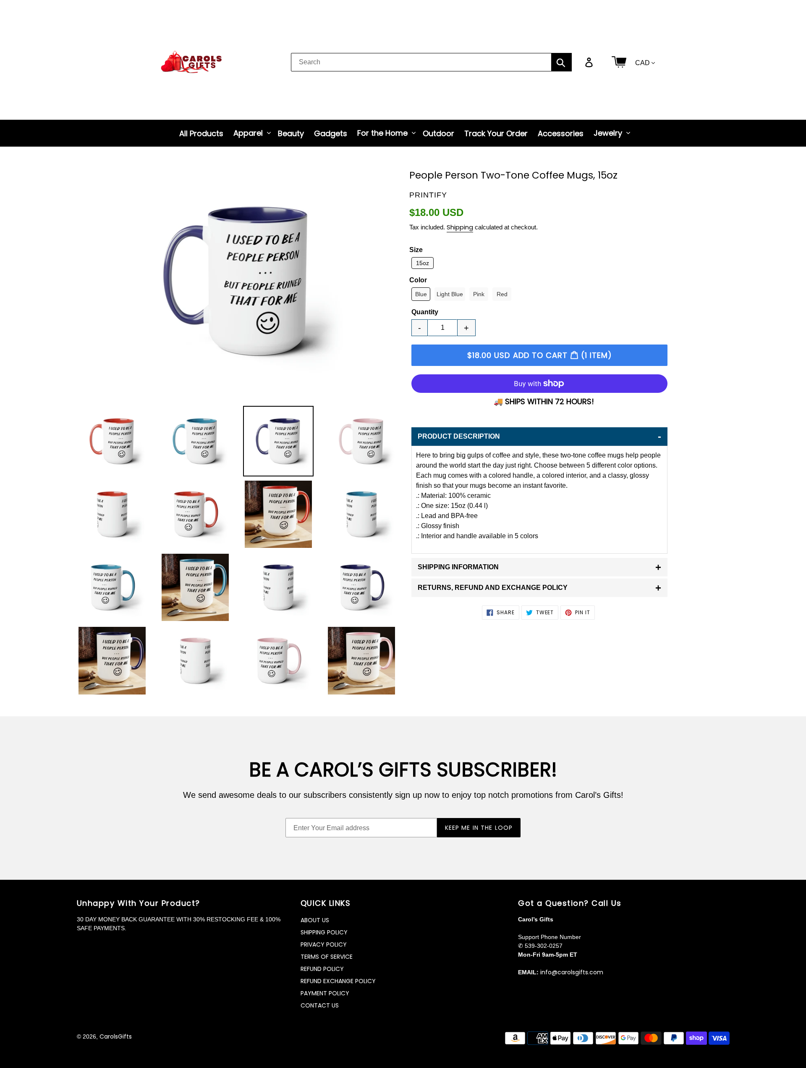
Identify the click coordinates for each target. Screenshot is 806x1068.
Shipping (460, 227)
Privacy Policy (324, 944)
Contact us (320, 1005)
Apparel (248, 133)
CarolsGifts (115, 1036)
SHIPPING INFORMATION (539, 567)
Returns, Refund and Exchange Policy (539, 587)
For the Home (382, 133)
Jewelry (608, 133)
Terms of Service (327, 956)
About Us (315, 920)
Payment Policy (325, 993)
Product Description (539, 436)
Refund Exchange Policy (338, 981)
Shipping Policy (324, 932)
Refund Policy (322, 969)
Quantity (424, 312)
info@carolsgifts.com (571, 972)
